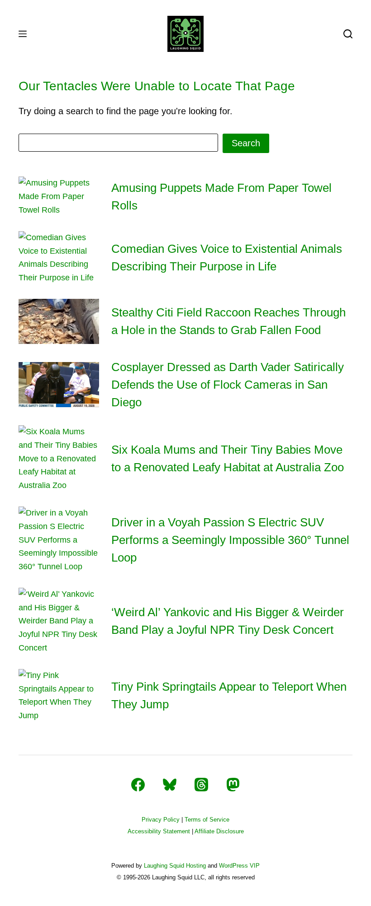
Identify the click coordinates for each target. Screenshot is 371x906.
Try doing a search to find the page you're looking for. (126, 111)
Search (246, 143)
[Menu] (23, 34)
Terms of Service (207, 819)
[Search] (347, 33)
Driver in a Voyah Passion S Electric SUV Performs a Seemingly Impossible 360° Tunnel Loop (230, 540)
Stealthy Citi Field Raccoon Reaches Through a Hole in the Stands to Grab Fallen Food (228, 321)
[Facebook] (138, 784)
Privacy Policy (161, 819)
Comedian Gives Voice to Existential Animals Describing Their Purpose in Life (226, 257)
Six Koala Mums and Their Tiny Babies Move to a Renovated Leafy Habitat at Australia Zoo (227, 458)
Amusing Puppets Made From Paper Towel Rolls (221, 196)
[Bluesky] (169, 784)
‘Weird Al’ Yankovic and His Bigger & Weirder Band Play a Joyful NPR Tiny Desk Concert (227, 621)
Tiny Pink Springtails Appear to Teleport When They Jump (229, 695)
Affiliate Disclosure (219, 831)
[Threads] (201, 784)
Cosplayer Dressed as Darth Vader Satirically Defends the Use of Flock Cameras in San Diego (227, 384)
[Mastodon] (233, 784)
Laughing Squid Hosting (175, 865)
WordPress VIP (239, 865)
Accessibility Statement (159, 831)
